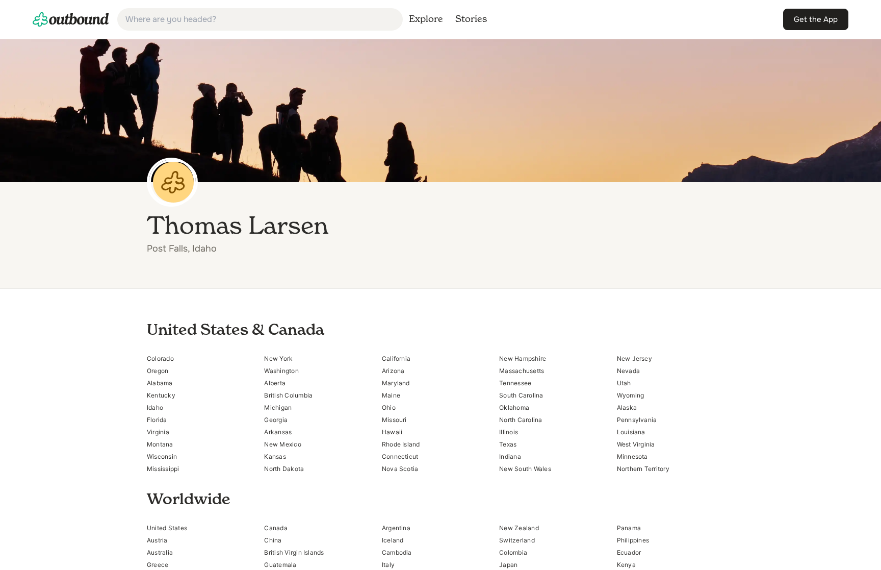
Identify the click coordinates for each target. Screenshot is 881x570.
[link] (71, 19)
